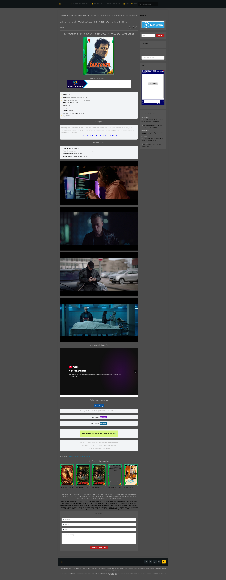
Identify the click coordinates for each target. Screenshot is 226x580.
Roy (142, 124)
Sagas (127, 4)
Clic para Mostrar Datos (77, 113)
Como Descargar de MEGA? (80, 4)
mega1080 (145, 43)
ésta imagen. (142, 15)
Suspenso (85, 156)
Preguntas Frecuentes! (112, 4)
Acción (70, 156)
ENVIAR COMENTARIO (99, 547)
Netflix (80, 156)
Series (135, 4)
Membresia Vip (97, 4)
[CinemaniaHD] (62, 2)
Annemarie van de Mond (75, 153)
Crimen (75, 156)
